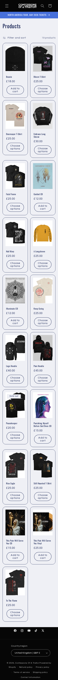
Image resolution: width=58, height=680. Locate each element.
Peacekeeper (11, 423)
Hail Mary (10, 251)
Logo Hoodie (11, 366)
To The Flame (11, 600)
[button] (6, 6)
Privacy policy (42, 667)
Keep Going (39, 308)
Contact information (30, 677)
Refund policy (26, 667)
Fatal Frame (11, 194)
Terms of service (22, 672)
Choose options (43, 90)
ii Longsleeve (39, 251)
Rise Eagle (10, 483)
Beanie (9, 76)
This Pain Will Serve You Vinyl (42, 542)
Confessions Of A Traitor (27, 663)
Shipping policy (40, 672)
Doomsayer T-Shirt (14, 134)
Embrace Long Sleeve (40, 135)
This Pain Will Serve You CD (14, 542)
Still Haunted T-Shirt (43, 483)
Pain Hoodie (39, 366)
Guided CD (38, 194)
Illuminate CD (12, 308)
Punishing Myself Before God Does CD (43, 425)
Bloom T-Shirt (40, 76)
